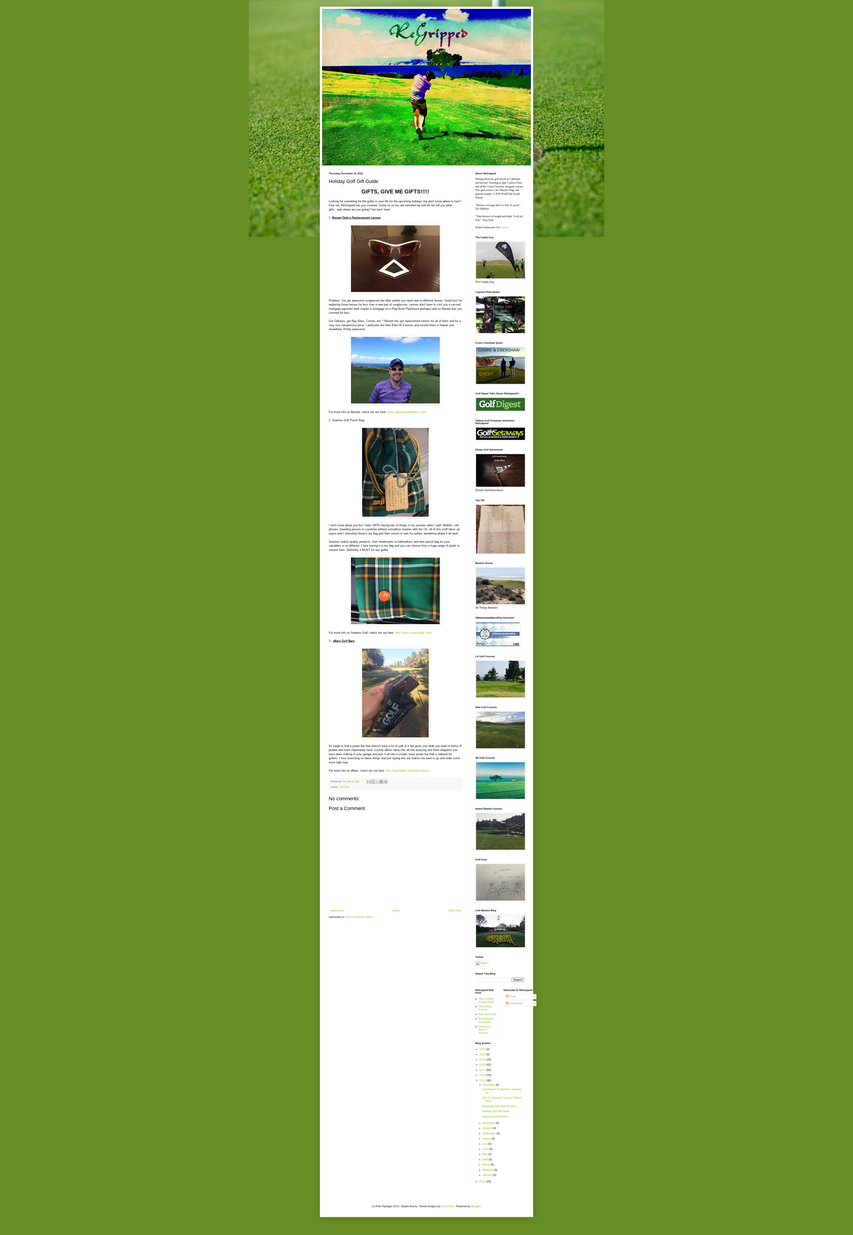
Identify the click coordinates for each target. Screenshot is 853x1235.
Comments (515, 1003)
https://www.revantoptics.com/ (406, 412)
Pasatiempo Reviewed (486, 1020)
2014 (482, 1181)
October (487, 1128)
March (486, 1164)
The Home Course (485, 1008)
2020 (482, 1054)
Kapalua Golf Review (495, 1116)
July (485, 1144)
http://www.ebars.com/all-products (407, 770)
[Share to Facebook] (381, 781)
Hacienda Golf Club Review (499, 1106)
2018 (482, 1064)
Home (396, 910)
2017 (482, 1070)
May (485, 1154)
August (487, 1138)
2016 (482, 1075)
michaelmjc (448, 1206)
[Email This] (369, 781)
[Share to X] (377, 781)
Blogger (475, 1206)
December (489, 1084)
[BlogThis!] (373, 781)
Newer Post (337, 910)
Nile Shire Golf (487, 1014)
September (489, 1133)
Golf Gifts (344, 787)
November (489, 1123)
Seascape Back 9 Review (485, 1029)
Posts (512, 996)
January (487, 1175)
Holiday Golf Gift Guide (496, 1111)
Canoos (505, 227)
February (488, 1169)
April (485, 1159)
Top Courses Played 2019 (486, 1000)
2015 (482, 1080)
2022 (482, 1049)
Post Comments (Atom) (359, 917)
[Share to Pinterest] (385, 781)
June (485, 1149)
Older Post (454, 910)
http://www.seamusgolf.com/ (413, 632)
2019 (482, 1059)
